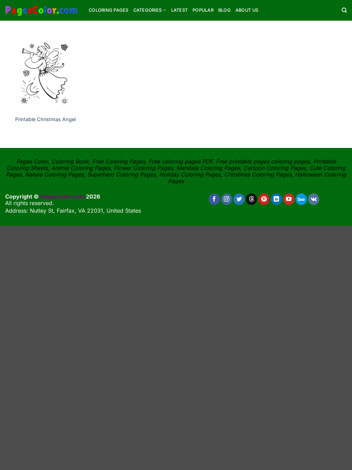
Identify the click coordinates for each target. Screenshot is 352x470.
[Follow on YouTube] (289, 199)
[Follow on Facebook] (214, 199)
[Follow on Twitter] (239, 199)
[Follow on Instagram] (226, 199)
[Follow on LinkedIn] (276, 199)
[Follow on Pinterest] (264, 199)
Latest (179, 10)
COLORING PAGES (109, 10)
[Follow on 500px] (301, 199)
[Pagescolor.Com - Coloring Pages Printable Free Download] (41, 10)
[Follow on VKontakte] (313, 199)
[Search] (344, 10)
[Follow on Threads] (251, 199)
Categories (147, 10)
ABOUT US (246, 10)
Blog (224, 10)
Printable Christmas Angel (45, 119)
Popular (202, 10)
